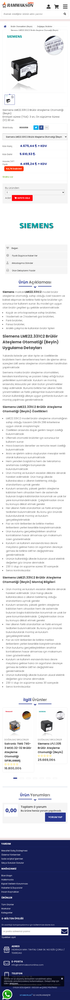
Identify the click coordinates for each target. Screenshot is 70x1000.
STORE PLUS (26, 995)
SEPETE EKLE (23, 198)
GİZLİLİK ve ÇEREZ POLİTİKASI (44, 987)
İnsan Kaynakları (10, 891)
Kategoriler (6, 912)
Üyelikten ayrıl (9, 937)
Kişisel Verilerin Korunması (14, 883)
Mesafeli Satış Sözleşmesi (14, 850)
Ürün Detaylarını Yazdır (23, 270)
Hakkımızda (7, 879)
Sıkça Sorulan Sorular (12, 862)
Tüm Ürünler (7, 904)
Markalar (6, 908)
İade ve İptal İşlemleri (12, 858)
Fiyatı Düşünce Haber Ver (24, 255)
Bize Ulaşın (6, 875)
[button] (15, 778)
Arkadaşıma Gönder (22, 263)
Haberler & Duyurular (11, 887)
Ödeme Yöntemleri (10, 854)
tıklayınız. (14, 983)
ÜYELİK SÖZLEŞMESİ (21, 987)
